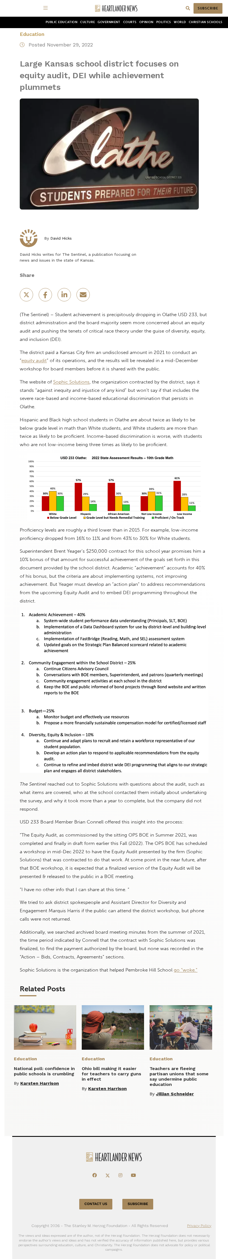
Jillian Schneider (175, 1093)
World (180, 22)
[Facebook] (94, 1175)
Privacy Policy (199, 1225)
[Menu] (46, 8)
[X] (107, 1175)
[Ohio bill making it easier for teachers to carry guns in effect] (113, 1027)
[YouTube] (133, 1175)
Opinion (146, 22)
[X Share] (27, 296)
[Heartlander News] (116, 8)
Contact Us (96, 1204)
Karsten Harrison (39, 1083)
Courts (130, 22)
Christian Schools (205, 22)
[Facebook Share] (46, 296)
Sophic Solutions (71, 382)
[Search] (187, 8)
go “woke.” (185, 970)
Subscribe (208, 8)
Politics (163, 22)
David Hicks (61, 238)
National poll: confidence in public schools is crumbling (44, 1071)
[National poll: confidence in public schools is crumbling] (45, 1027)
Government (109, 22)
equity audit (34, 360)
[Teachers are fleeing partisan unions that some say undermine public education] (181, 1027)
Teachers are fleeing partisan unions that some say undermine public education (179, 1076)
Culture (87, 22)
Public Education (62, 22)
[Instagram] (120, 1175)
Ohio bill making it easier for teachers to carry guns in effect (111, 1074)
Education (32, 34)
